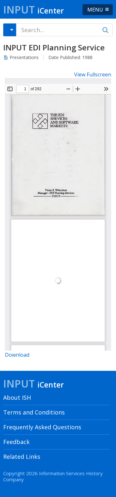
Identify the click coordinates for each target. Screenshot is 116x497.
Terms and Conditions (34, 412)
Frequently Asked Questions (42, 427)
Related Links (21, 456)
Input (33, 9)
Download (17, 354)
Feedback (16, 442)
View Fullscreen (92, 74)
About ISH (17, 397)
